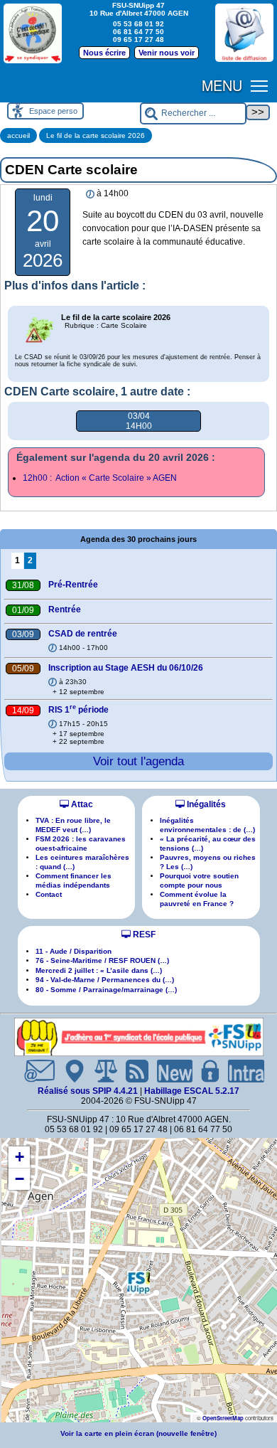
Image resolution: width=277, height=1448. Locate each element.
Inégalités (205, 804)
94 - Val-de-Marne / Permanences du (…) (105, 980)
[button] (138, 1282)
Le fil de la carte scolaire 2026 (95, 135)
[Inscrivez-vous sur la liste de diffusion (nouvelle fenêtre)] (244, 32)
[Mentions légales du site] (100, 1071)
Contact (49, 894)
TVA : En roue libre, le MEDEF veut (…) (73, 824)
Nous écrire (104, 52)
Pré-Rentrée (73, 585)
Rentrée (64, 609)
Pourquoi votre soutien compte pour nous (199, 880)
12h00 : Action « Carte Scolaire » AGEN (100, 478)
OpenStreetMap (223, 1418)
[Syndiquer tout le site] (131, 1071)
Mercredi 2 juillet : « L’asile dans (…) (99, 970)
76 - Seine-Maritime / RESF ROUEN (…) (102, 960)
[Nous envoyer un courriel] (33, 1071)
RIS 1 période (78, 710)
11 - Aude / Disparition (74, 951)
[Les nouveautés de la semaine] (169, 1071)
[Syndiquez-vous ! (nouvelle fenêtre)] (32, 33)
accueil (18, 135)
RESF (143, 934)
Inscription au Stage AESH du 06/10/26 (125, 668)
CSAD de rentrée (82, 634)
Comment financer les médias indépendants (74, 880)
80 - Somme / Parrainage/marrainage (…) (106, 990)
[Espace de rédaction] (204, 1071)
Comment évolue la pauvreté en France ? (197, 898)
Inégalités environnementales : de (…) (207, 824)
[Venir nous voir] (69, 1071)
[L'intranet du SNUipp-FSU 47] (240, 1071)
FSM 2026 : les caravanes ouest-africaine (81, 843)
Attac (81, 804)
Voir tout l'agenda (138, 761)
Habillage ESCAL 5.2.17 (191, 1091)
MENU (222, 85)
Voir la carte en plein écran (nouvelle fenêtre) (138, 1433)
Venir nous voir (166, 52)
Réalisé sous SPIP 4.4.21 (89, 1091)
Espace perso (53, 111)
